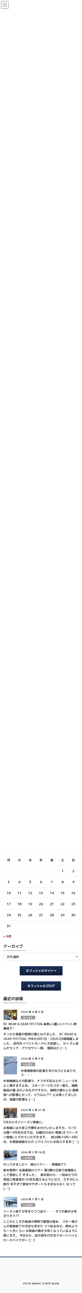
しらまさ (28, 1064)
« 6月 (7, 936)
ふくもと (28, 1017)
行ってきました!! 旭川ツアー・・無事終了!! (34, 1164)
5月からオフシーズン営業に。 (24, 1122)
